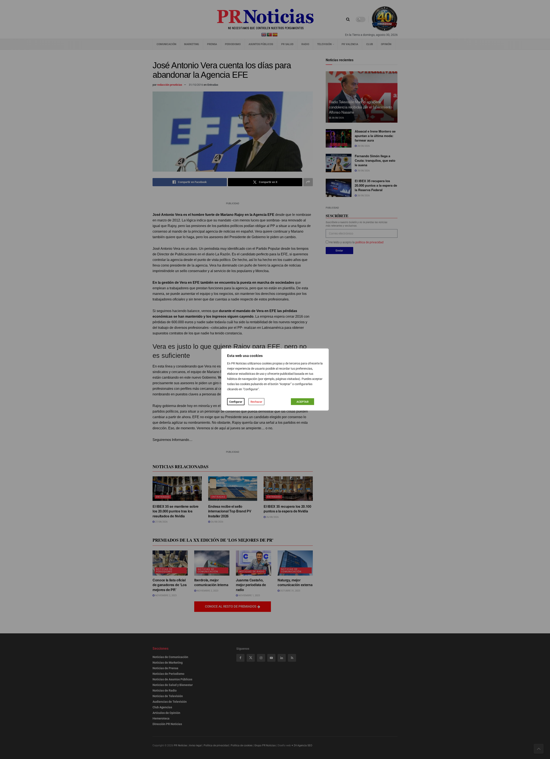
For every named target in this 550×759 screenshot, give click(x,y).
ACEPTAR (302, 401)
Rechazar (256, 401)
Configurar (235, 401)
